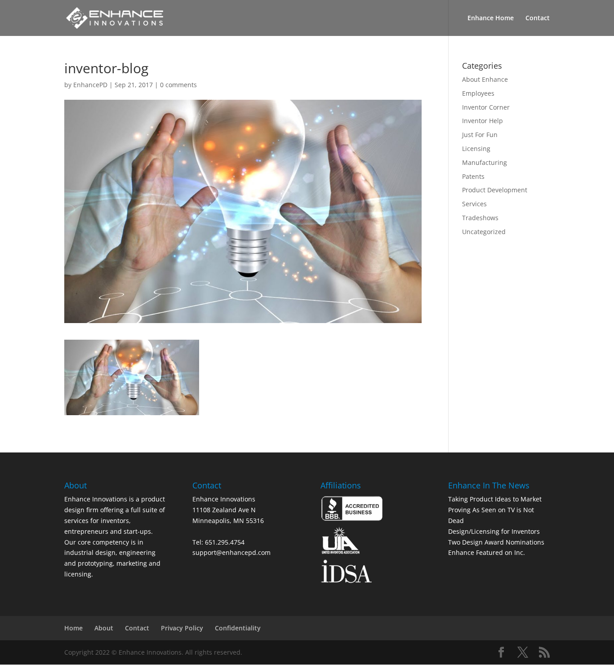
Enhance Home (490, 18)
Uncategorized (484, 231)
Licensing (476, 148)
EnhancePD (90, 84)
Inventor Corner (486, 107)
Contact (537, 18)
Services (474, 204)
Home (73, 628)
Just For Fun (480, 134)
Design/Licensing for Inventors (494, 531)
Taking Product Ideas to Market (495, 499)
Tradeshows (480, 217)
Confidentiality (238, 628)
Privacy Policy (182, 628)
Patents (473, 176)
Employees (478, 93)
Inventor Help (482, 120)
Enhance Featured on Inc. (486, 552)
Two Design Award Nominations (496, 542)
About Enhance (485, 79)
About (103, 628)
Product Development (494, 190)
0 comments (178, 84)
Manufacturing (484, 162)
